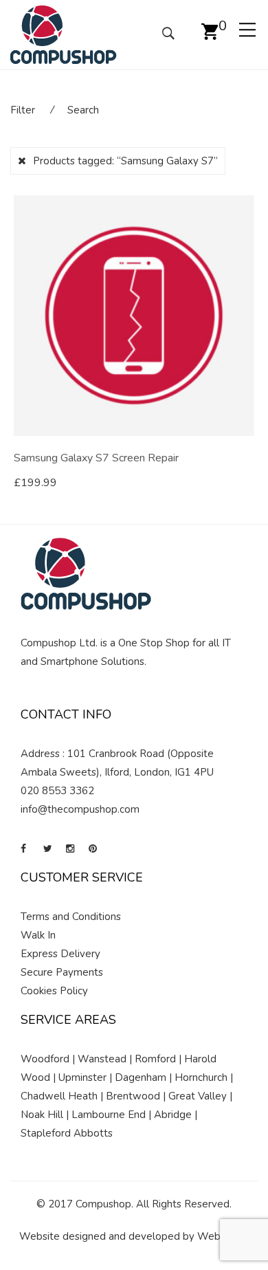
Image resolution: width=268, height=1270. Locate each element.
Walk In (38, 935)
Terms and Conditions (71, 916)
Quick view (249, 483)
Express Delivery (60, 954)
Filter (22, 110)
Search (83, 110)
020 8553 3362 (57, 791)
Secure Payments (62, 972)
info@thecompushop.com (80, 809)
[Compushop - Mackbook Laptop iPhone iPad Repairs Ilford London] (63, 34)
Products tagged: (125, 161)
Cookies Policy (54, 991)
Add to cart (55, 482)
